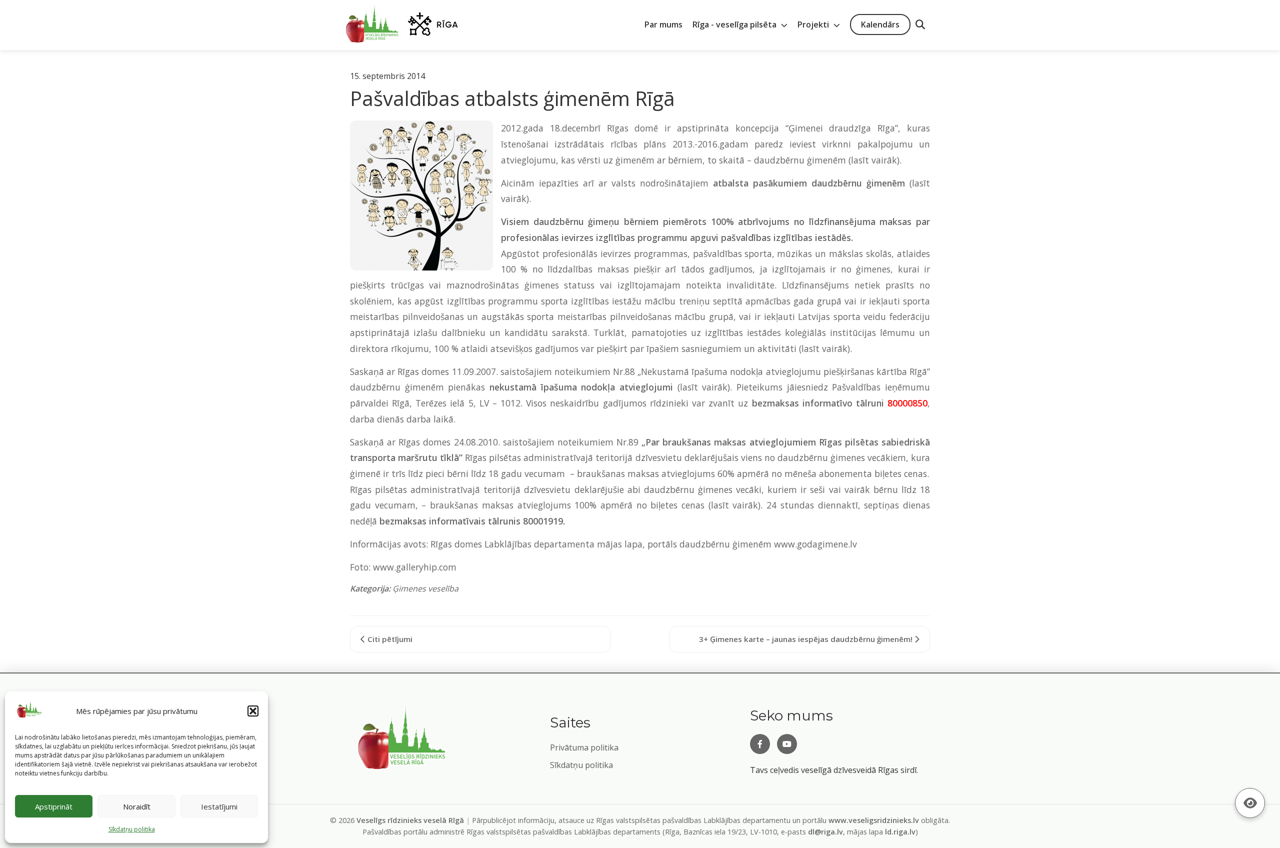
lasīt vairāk (874, 160)
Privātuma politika (584, 747)
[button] (253, 711)
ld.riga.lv (900, 831)
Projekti (814, 24)
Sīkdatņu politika (581, 765)
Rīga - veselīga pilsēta (735, 24)
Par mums (663, 24)
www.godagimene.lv (815, 544)
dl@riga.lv (825, 831)
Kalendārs (880, 24)
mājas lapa (619, 544)
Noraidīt (136, 807)
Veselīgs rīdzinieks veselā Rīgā (410, 820)
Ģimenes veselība (425, 588)
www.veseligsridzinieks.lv (873, 820)
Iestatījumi (219, 807)
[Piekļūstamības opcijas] (1250, 803)
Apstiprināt (53, 807)
